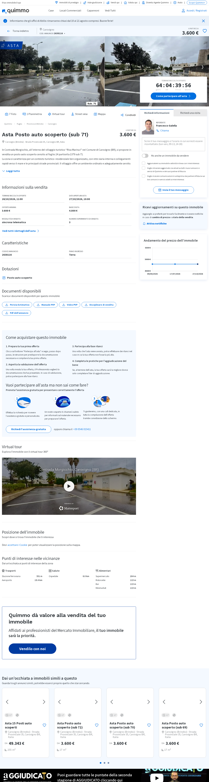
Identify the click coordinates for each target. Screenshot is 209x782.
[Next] (202, 67)
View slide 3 (108, 763)
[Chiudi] (203, 21)
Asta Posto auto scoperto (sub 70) (122, 725)
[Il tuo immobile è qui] (20, 11)
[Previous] (7, 701)
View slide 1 (101, 763)
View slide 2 (104, 763)
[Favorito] (44, 725)
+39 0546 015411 (82, 429)
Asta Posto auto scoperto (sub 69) (174, 725)
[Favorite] (204, 31)
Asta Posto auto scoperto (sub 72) (70, 725)
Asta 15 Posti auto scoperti (18, 725)
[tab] (11, 114)
